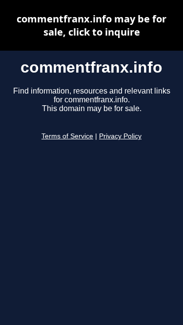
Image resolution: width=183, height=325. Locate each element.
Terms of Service (67, 136)
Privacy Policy (120, 136)
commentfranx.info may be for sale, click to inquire (91, 25)
